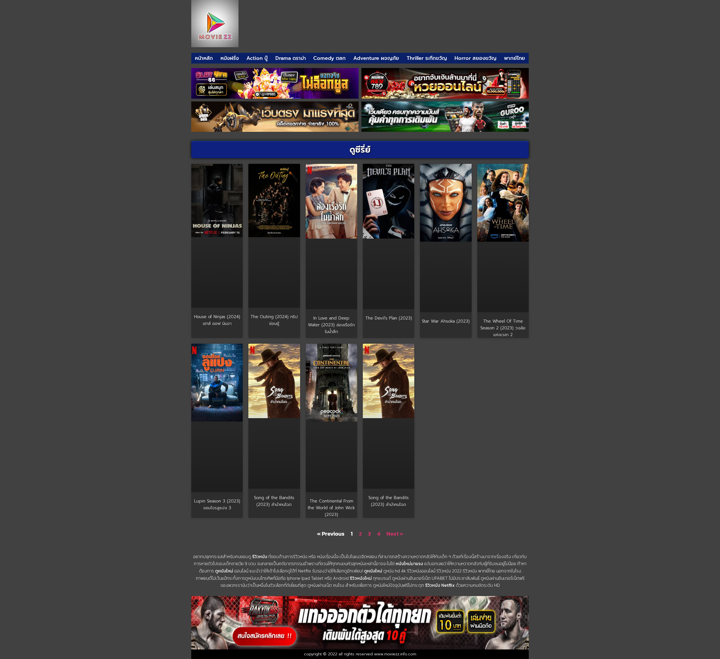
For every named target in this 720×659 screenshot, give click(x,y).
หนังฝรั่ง (229, 58)
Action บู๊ (257, 58)
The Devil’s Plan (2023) (388, 318)
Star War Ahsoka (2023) (446, 321)
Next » (394, 533)
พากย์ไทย (514, 58)
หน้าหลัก (204, 58)
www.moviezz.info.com (395, 654)
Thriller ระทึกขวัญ (427, 58)
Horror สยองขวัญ (475, 58)
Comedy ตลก (329, 58)
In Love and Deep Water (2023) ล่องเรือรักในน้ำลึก (331, 325)
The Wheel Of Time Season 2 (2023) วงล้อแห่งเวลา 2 (502, 328)
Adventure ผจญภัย (376, 58)
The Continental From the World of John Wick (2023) (331, 508)
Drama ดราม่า (290, 58)
